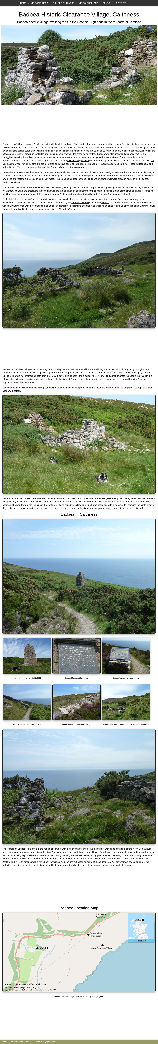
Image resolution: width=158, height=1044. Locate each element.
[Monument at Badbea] (79, 633)
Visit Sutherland (88, 3)
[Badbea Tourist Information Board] (126, 673)
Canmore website (100, 164)
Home (23, 3)
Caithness (126, 14)
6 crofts (105, 202)
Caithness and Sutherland (12, 1042)
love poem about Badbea (73, 164)
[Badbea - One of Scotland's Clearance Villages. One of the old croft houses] (79, 104)
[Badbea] (79, 327)
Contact (121, 3)
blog (153, 160)
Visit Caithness (39, 3)
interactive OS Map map (85, 996)
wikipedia (11, 167)
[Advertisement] (79, 123)
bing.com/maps (77, 167)
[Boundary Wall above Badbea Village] (76, 719)
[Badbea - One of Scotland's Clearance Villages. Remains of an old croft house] (79, 493)
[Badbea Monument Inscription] (76, 673)
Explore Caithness (63, 3)
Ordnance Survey (80, 202)
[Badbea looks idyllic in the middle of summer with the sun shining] (79, 843)
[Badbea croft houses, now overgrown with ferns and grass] (126, 719)
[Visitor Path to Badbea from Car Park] (27, 719)
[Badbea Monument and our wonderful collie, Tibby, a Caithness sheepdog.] (27, 673)
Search (107, 3)
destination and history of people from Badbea (59, 865)
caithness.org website (78, 160)
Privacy (28, 1042)
